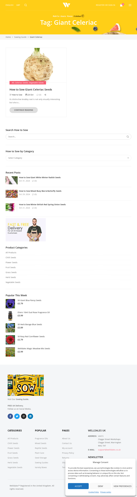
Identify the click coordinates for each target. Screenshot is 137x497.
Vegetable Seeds (36, 82)
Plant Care (39, 453)
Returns (65, 457)
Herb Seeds (11, 277)
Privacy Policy (68, 453)
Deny (100, 486)
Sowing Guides (41, 462)
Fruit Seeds (11, 267)
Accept (78, 486)
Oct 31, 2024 (24, 180)
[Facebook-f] (10, 416)
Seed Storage (41, 457)
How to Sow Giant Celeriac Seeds (30, 89)
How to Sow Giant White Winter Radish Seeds (40, 177)
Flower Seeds (11, 262)
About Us (66, 438)
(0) (40, 94)
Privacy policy (105, 492)
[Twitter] (17, 416)
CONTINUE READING (23, 110)
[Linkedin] (30, 416)
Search (127, 137)
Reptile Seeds (41, 448)
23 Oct (30, 94)
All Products (11, 252)
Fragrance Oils (41, 438)
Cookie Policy (93, 492)
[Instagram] (23, 416)
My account (67, 448)
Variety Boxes (41, 467)
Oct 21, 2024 (24, 208)
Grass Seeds (11, 272)
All (13, 82)
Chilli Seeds (11, 257)
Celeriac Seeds (21, 82)
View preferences (123, 486)
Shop (64, 462)
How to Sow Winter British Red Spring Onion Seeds (42, 204)
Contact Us (67, 443)
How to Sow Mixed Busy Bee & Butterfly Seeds (40, 191)
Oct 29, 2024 (24, 194)
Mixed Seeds (40, 443)
